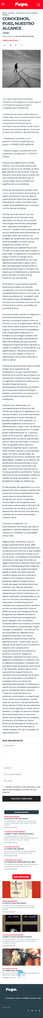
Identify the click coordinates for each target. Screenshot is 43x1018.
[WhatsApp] (21, 45)
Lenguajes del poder (13, 860)
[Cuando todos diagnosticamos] (21, 923)
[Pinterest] (15, 45)
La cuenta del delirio (14, 849)
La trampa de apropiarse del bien (19, 862)
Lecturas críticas (11, 847)
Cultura (11, 13)
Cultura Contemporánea (14, 832)
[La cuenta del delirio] (21, 957)
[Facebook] (4, 45)
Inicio (4, 13)
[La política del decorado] (21, 889)
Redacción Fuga (10, 40)
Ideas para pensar (11, 817)
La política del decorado (16, 819)
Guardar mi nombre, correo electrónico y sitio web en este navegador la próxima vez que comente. (21, 789)
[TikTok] (35, 1010)
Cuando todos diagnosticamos (19, 834)
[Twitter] (10, 45)
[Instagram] (32, 1010)
